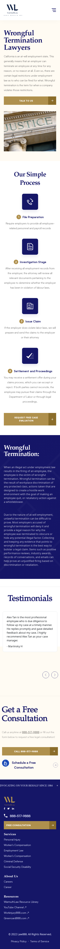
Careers (8, 881)
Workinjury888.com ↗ (16, 912)
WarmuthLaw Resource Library (21, 901)
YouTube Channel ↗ (15, 907)
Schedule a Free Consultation (24, 765)
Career (8, 887)
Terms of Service (39, 941)
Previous (45, 675)
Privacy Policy (19, 941)
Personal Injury (12, 839)
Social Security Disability (17, 866)
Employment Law (13, 850)
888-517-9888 (30, 732)
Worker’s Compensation (17, 845)
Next (54, 675)
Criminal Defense (13, 861)
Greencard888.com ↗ (16, 918)
